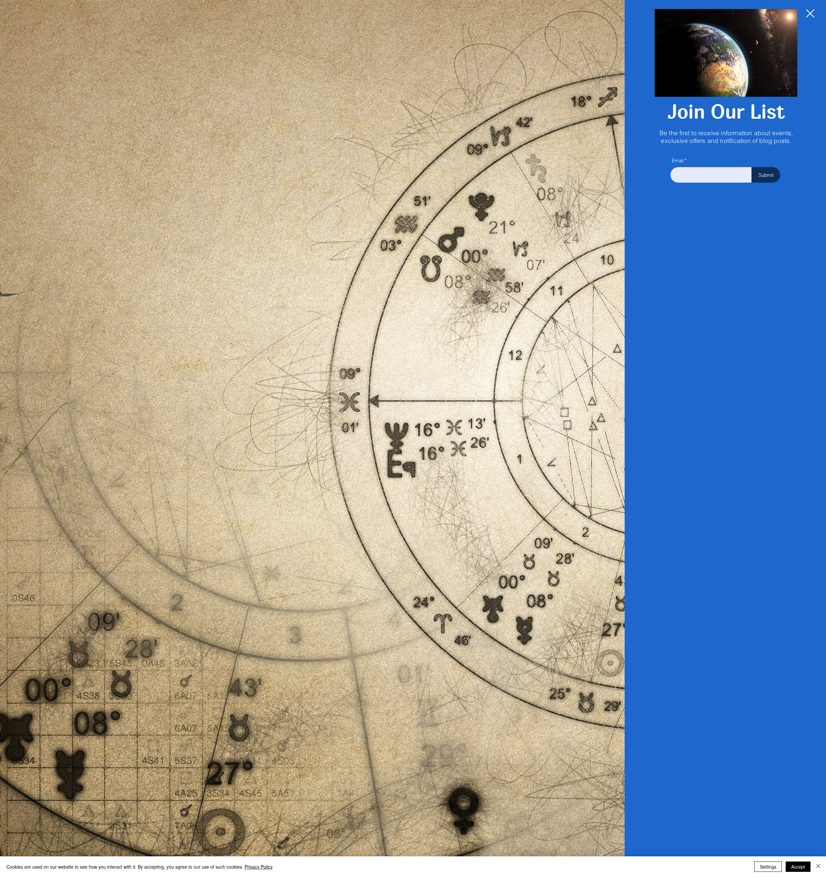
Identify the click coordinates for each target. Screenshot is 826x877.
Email (677, 160)
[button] (810, 13)
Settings (768, 866)
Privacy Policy (259, 866)
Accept (798, 866)
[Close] (818, 867)
